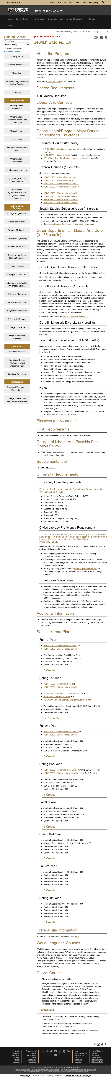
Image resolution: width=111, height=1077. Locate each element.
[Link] (47, 1051)
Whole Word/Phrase (14, 48)
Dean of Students (97, 1051)
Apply (45, 2)
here (77, 936)
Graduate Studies (17, 351)
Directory (33, 1057)
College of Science (17, 327)
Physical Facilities (31, 1055)
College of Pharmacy (17, 293)
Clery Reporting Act (81, 1053)
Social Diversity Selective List (76, 316)
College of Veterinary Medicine (17, 337)
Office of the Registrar (48, 11)
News (52, 2)
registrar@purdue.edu (81, 1072)
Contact (91, 18)
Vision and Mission (97, 1062)
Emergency (93, 2)
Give (84, 2)
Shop (70, 2)
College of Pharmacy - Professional (17, 388)
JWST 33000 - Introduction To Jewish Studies (63, 148)
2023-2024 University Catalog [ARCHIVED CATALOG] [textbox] (77, 31)
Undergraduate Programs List (17, 149)
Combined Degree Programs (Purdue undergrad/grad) (17, 362)
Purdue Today (15, 1055)
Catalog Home (17, 56)
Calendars (39, 18)
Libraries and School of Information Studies (17, 284)
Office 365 (16, 1057)
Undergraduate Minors (17, 170)
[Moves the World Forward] (43, 1051)
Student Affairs (96, 1057)
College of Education (17, 230)
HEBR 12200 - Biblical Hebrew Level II (60, 196)
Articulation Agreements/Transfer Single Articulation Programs (17, 194)
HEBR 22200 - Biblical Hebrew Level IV (60, 202)
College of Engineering (17, 238)
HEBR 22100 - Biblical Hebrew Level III (60, 199)
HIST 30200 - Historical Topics (56, 154)
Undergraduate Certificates (16, 160)
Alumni (10, 25)
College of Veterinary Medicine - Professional (16, 399)
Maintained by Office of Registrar (85, 1070)
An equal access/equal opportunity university (45, 1070)
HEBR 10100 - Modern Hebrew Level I (60, 177)
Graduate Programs (17, 374)
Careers (34, 1053)
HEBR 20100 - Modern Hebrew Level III (61, 183)
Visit (77, 2)
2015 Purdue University (23, 1070)
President (62, 2)
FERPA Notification (97, 1060)
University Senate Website (51, 491)
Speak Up (78, 1062)
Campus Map (32, 1060)
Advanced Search (12, 51)
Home (9, 18)
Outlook (17, 1060)
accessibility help (32, 1072)
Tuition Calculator (80, 1055)
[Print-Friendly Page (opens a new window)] (101, 37)
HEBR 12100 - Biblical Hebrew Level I (60, 193)
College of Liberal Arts (17, 274)
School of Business (16, 221)
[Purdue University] (17, 10)
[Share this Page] (98, 37)
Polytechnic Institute (17, 302)
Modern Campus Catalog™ (78, 1075)
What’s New (17, 139)
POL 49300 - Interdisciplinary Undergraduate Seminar (67, 158)
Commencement (55, 18)
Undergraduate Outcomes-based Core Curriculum (17, 119)
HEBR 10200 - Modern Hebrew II (58, 180)
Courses (17, 92)
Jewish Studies (54, 81)
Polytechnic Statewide (17, 310)
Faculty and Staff (31, 1051)
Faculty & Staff (22, 18)
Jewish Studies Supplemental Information (66, 223)
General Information (17, 64)
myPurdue (16, 1062)
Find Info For (12, 2)
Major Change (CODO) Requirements (17, 179)
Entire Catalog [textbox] (10, 41)
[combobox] (82, 31)
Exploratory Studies (17, 246)
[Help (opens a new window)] (105, 37)
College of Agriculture (16, 213)
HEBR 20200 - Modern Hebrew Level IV (61, 186)
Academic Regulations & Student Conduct (17, 82)
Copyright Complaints (67, 1070)
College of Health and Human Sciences (16, 256)
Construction (32, 1062)
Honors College (17, 266)
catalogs (26, 1075)
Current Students (75, 18)
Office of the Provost (17, 319)
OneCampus (15, 1051)
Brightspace (15, 1053)
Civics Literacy (16, 130)
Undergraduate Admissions (16, 107)
